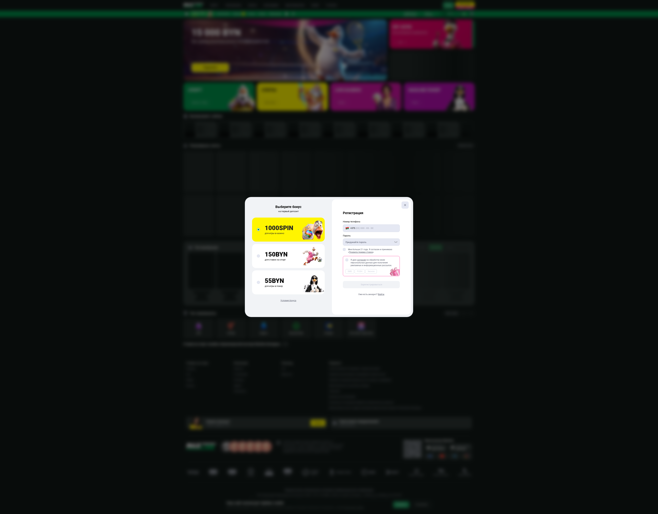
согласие (361, 260)
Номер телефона (351, 221)
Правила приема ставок (361, 252)
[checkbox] (344, 249)
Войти (381, 294)
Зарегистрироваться (371, 284)
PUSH (359, 271)
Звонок (371, 271)
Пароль (347, 235)
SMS (350, 271)
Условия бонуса (288, 300)
